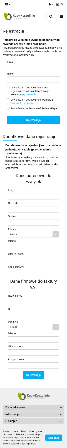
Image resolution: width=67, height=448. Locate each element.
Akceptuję (53, 437)
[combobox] (33, 234)
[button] (59, 4)
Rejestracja (33, 120)
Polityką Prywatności (22, 103)
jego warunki (29, 94)
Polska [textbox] (13, 234)
